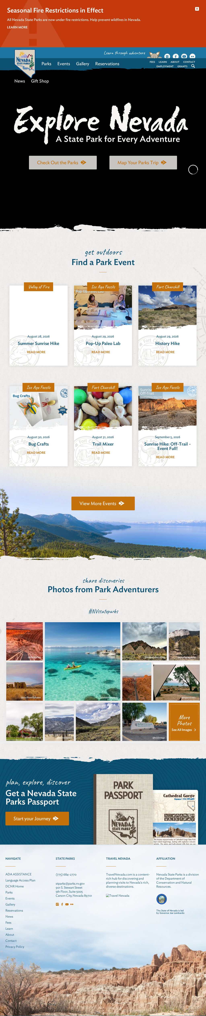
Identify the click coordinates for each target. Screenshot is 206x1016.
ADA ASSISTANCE (18, 874)
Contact (189, 61)
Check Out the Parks (57, 162)
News (19, 81)
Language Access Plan (20, 880)
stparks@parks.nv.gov (70, 883)
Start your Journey (31, 818)
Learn (163, 61)
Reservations (107, 63)
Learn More (17, 27)
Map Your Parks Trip (138, 162)
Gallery (82, 63)
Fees (152, 61)
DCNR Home (14, 886)
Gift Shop (40, 81)
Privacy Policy (14, 947)
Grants (182, 66)
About (175, 61)
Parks (46, 63)
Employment (165, 66)
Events (63, 63)
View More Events (97, 503)
